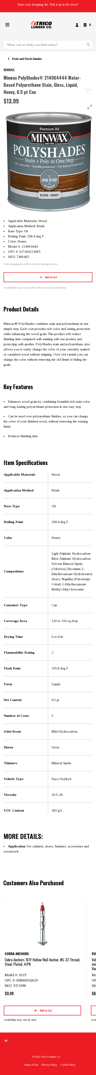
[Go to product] (42, 923)
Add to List (51, 277)
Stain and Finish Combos (27, 59)
